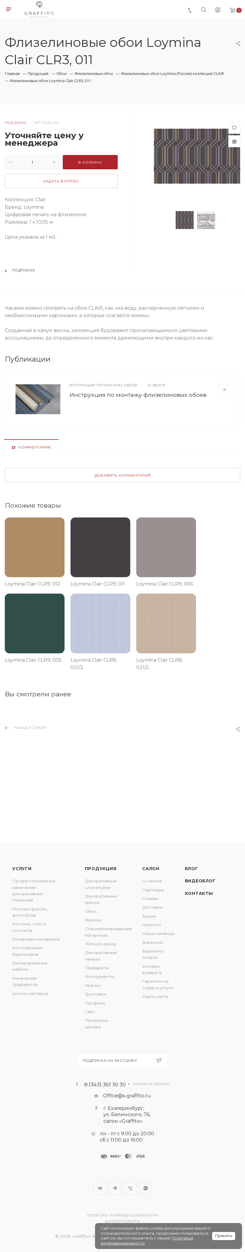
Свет (90, 1011)
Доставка (152, 907)
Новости (151, 924)
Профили (95, 1003)
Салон (151, 868)
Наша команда (158, 933)
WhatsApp (145, 1188)
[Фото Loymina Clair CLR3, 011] (197, 156)
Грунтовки (96, 994)
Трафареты (97, 967)
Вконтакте (99, 1188)
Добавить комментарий (122, 475)
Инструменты (99, 976)
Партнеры (153, 889)
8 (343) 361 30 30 (105, 1084)
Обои (91, 911)
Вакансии (152, 942)
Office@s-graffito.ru (127, 1096)
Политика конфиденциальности (122, 1215)
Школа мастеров (30, 993)
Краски (92, 985)
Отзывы (150, 898)
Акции (149, 916)
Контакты (199, 893)
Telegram (114, 1188)
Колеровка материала (35, 939)
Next (227, 220)
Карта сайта (155, 996)
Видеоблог (200, 880)
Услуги (22, 868)
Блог (191, 868)
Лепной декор (101, 943)
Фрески (93, 920)
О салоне (152, 880)
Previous (166, 220)
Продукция (101, 868)
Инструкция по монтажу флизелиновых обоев (137, 394)
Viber (130, 1188)
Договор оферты (122, 1221)
